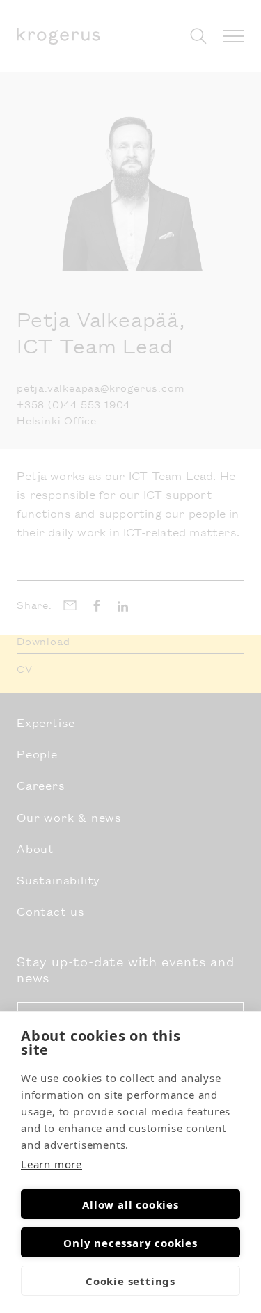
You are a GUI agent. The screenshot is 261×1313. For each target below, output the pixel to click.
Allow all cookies (130, 1204)
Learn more (51, 1164)
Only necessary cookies (130, 1243)
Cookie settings (130, 1281)
